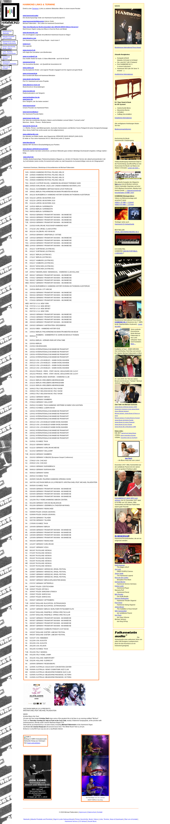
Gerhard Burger (120, 582)
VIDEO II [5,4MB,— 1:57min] (124, 204)
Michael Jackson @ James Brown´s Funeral (127, 418)
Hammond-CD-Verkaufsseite (124, 224)
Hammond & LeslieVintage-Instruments (9, 42)
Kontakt (99, 812)
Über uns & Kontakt (130, 819)
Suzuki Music (92, 821)
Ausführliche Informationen (124, 74)
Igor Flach (118, 615)
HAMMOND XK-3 (121, 322)
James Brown (119, 607)
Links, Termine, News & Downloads (111, 819)
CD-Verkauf (82, 821)
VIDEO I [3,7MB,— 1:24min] (124, 202)
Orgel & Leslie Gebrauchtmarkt (63, 819)
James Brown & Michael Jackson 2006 (126, 406)
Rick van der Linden (121, 577)
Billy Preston (119, 594)
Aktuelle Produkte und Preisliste (41, 819)
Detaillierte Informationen (123, 118)
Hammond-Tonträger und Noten (9, 63)
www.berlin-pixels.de (30, 126)
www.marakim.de (29, 91)
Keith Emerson (120, 565)
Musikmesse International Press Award (128, 47)
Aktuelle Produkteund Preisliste (8, 37)
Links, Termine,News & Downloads (9, 52)
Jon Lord (118, 569)
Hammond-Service (6, 57)
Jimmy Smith (119, 573)
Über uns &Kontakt (6, 68)
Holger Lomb (119, 586)
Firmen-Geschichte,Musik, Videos (9, 47)
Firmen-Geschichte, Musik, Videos (86, 819)
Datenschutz (92, 812)
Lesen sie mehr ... (134, 168)
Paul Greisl (118, 603)
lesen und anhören (33, 743)
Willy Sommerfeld (121, 611)
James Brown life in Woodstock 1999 (125, 426)
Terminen (35, 8)
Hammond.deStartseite (7, 32)
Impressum (82, 812)
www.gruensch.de (29, 50)
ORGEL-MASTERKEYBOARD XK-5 (127, 232)
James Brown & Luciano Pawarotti (124, 422)
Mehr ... (133, 344)
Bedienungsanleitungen (123, 129)
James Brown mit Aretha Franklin (124, 420)
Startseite (26, 819)
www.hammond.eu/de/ (30, 16)
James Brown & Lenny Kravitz (123, 424)
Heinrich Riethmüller (122, 598)
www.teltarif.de (28, 157)
